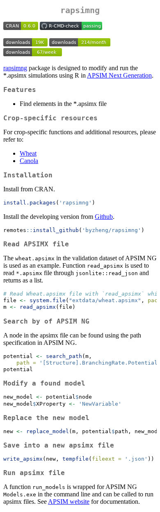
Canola (29, 160)
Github (104, 216)
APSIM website (68, 501)
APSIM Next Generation (119, 75)
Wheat (28, 153)
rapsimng (15, 67)
